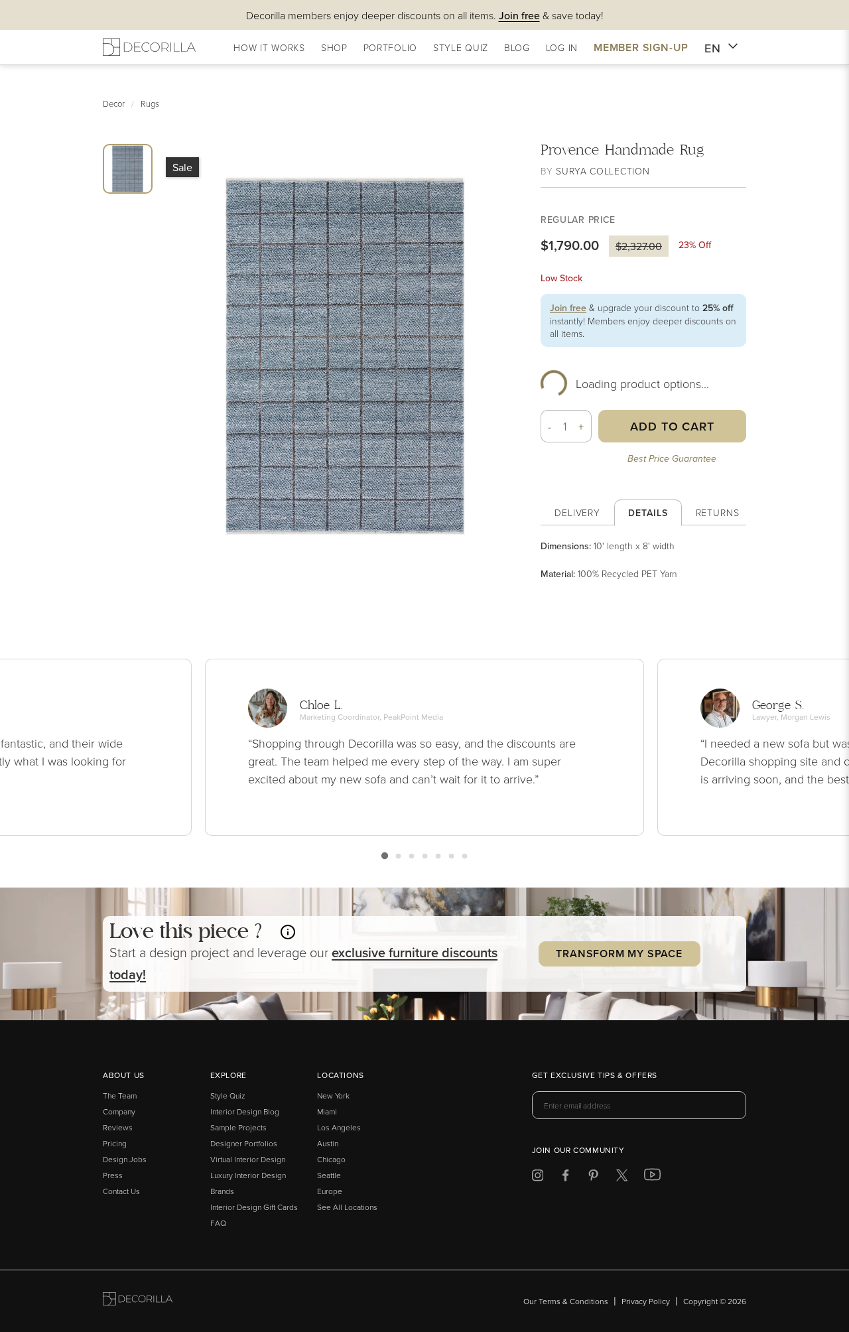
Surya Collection (602, 171)
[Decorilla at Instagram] (537, 1177)
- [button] (550, 426)
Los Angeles (339, 1127)
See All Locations (347, 1207)
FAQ (218, 1223)
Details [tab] (647, 512)
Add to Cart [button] (672, 426)
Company (119, 1111)
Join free (568, 307)
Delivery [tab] (577, 512)
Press (113, 1175)
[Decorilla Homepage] (149, 47)
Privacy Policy (645, 1301)
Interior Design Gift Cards (254, 1207)
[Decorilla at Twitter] (621, 1177)
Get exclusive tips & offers (594, 1076)
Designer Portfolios (243, 1143)
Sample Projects (238, 1127)
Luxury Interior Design (248, 1175)
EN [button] (712, 48)
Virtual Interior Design (247, 1159)
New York (333, 1095)
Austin (327, 1143)
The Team (120, 1095)
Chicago (331, 1159)
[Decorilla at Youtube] (652, 1177)
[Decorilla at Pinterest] (593, 1177)
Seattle (329, 1175)
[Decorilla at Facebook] (565, 1177)
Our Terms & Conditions (565, 1301)
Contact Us (121, 1191)
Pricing (115, 1143)
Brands (222, 1191)
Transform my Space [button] (619, 953)
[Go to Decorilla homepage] (137, 1301)
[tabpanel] (643, 560)
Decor (114, 103)
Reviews (118, 1127)
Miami (327, 1111)
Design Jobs (125, 1159)
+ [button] (581, 426)
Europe (329, 1191)
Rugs (150, 103)
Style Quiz (227, 1095)
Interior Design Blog (244, 1111)
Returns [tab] (718, 512)
